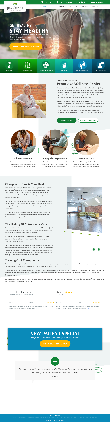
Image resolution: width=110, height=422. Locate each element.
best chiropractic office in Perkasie (83, 88)
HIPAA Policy (59, 418)
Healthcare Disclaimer (47, 418)
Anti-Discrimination (33, 418)
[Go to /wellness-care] (55, 163)
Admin (14, 418)
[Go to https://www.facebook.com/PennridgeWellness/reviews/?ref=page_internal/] (77, 2)
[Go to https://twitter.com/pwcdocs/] (79, 2)
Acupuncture (27, 70)
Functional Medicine (46, 70)
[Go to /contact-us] (86, 163)
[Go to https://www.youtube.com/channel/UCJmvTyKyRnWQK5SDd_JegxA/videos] (82, 2)
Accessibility (22, 418)
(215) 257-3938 (97, 2)
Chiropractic (9, 70)
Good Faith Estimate (91, 418)
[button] (25, 46)
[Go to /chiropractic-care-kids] (23, 163)
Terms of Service (79, 418)
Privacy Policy (68, 418)
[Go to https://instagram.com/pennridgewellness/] (84, 2)
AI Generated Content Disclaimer (55, 420)
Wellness (64, 70)
